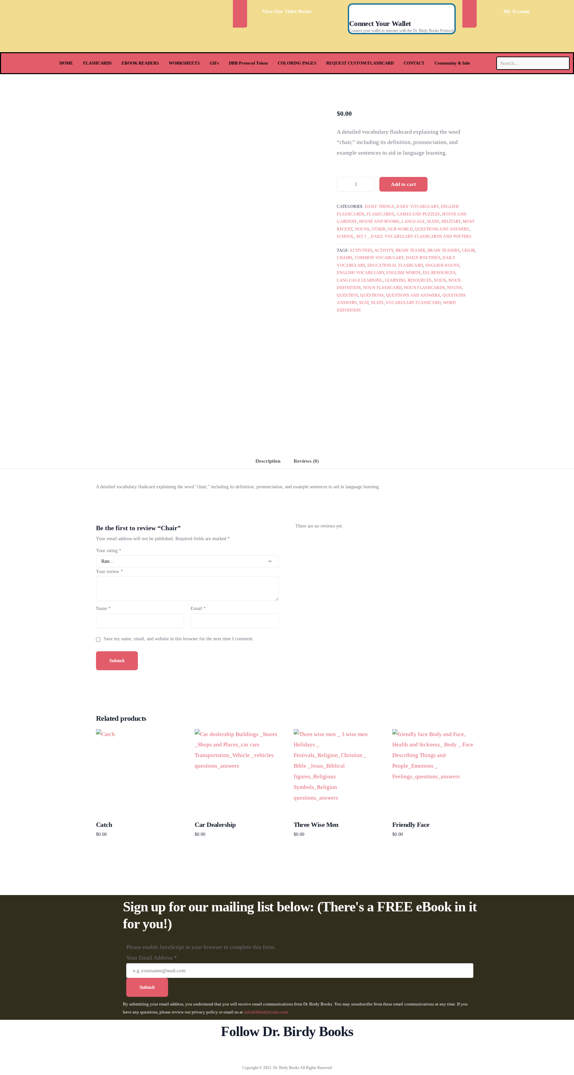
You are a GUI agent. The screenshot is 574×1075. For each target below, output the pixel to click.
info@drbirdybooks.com (266, 1011)
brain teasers (444, 250)
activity (383, 250)
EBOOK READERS (140, 63)
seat (364, 302)
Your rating (108, 550)
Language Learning (360, 280)
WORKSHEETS (184, 63)
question (347, 295)
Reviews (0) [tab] (306, 461)
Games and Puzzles (418, 214)
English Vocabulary (360, 272)
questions (372, 295)
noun (440, 280)
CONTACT (414, 63)
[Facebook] (265, 1051)
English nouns (442, 265)
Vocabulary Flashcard (413, 302)
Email (198, 608)
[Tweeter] (276, 1051)
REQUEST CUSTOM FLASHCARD (360, 63)
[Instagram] (298, 1051)
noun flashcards (424, 287)
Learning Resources (408, 280)
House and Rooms (379, 221)
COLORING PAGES (297, 63)
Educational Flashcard (395, 265)
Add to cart (403, 184)
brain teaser (411, 250)
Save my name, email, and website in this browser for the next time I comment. (179, 638)
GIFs (214, 63)
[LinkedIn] (309, 1051)
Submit (147, 987)
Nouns (362, 229)
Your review (109, 571)
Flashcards (380, 214)
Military (450, 221)
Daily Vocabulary (417, 206)
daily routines (423, 257)
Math (433, 221)
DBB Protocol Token (248, 63)
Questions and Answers (442, 229)
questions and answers (413, 295)
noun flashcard (382, 287)
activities (360, 250)
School (345, 236)
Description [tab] (267, 461)
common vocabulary (379, 257)
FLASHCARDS (97, 63)
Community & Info (452, 63)
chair (468, 250)
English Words (403, 272)
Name (103, 608)
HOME (66, 63)
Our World (400, 229)
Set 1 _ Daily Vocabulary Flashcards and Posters (413, 236)
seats (377, 302)
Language (413, 221)
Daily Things (379, 206)
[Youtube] (287, 1051)
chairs (344, 257)
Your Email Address (151, 958)
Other (379, 229)
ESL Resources (439, 272)
